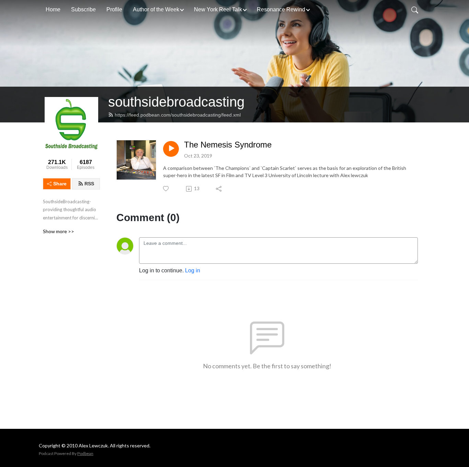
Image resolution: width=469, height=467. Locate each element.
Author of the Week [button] (156, 9)
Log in (192, 270)
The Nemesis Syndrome (228, 144)
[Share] (219, 188)
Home (53, 9)
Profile (114, 9)
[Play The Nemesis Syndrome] (171, 149)
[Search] (415, 10)
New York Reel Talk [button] (218, 9)
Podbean (85, 453)
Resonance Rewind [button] (281, 9)
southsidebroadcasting (176, 101)
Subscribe (83, 9)
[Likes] (166, 188)
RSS (89, 183)
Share (60, 183)
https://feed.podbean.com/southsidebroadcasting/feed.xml (178, 115)
